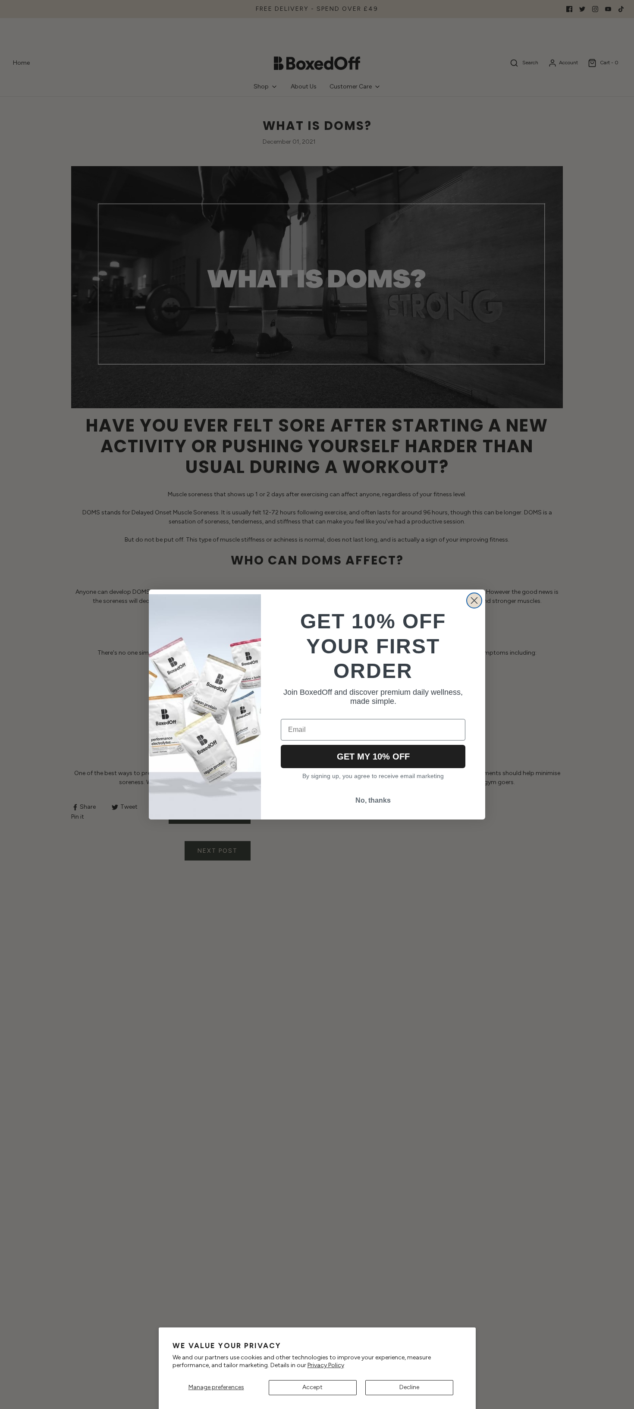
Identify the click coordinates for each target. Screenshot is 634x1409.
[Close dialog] (474, 600)
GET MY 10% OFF (373, 756)
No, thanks (373, 800)
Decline (409, 1387)
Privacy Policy (326, 1365)
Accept (312, 1387)
